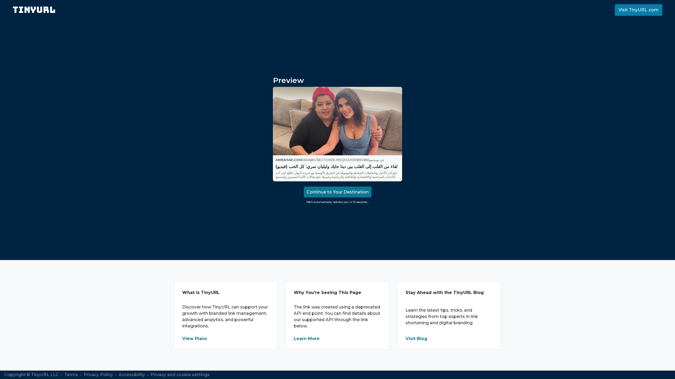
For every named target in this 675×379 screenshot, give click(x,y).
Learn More (307, 338)
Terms (71, 374)
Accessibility (132, 374)
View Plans (194, 338)
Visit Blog (416, 338)
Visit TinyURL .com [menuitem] (639, 9)
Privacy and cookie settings (180, 374)
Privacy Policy (99, 374)
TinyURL (34, 10)
